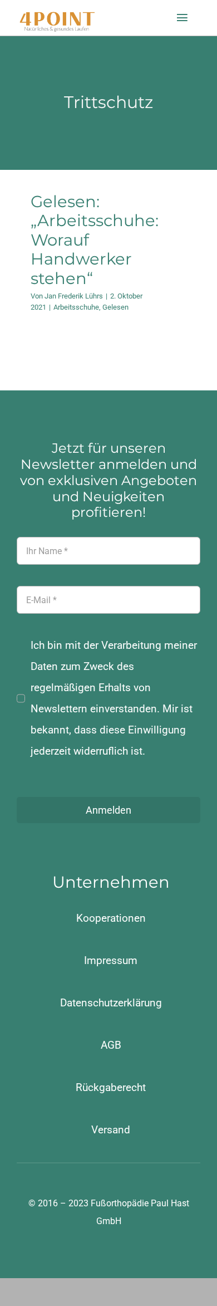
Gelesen (115, 307)
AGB (111, 1045)
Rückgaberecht (111, 1087)
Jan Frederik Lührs (74, 296)
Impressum (110, 960)
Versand (110, 1129)
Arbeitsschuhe (76, 307)
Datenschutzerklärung (111, 1002)
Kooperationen (111, 918)
